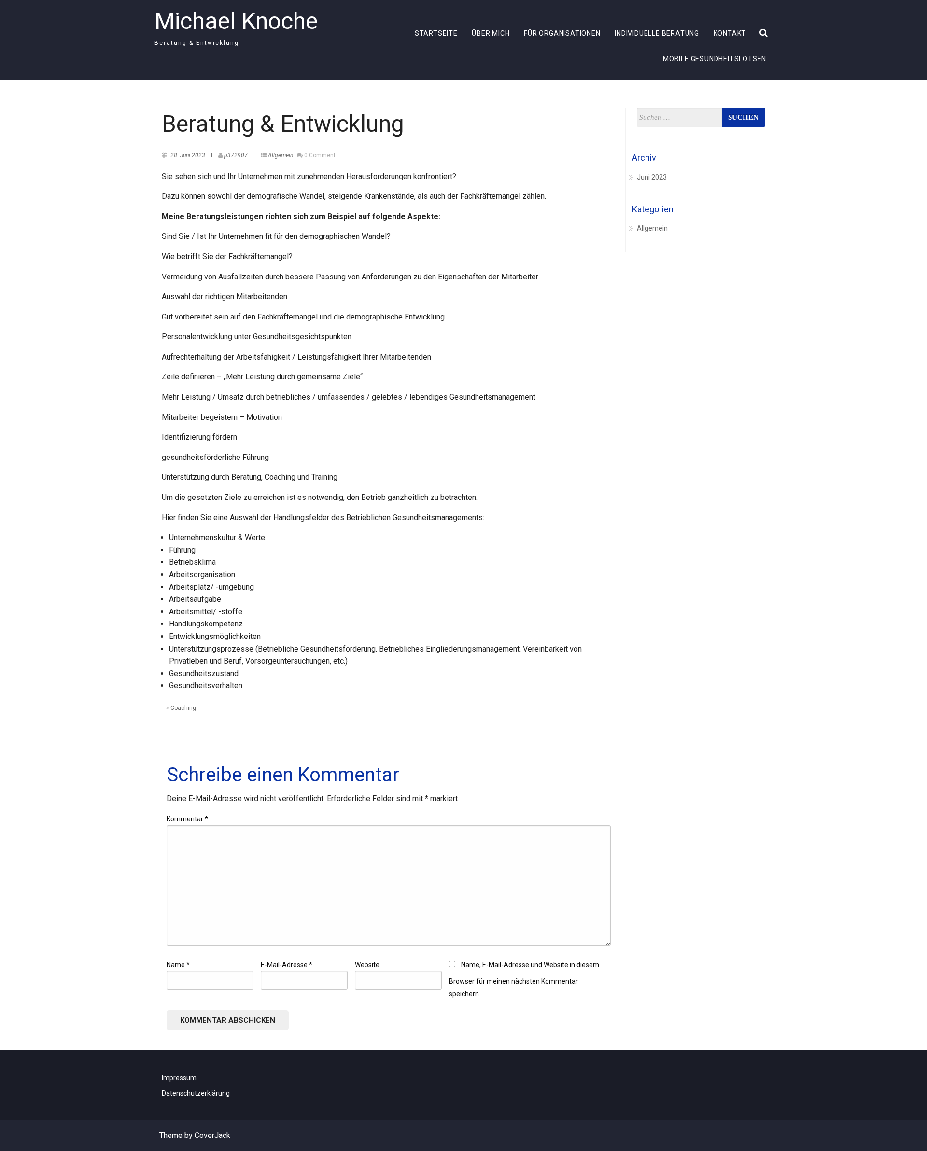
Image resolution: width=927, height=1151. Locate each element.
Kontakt (730, 33)
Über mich (490, 33)
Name (178, 965)
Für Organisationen (562, 33)
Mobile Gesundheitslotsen (714, 59)
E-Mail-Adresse (286, 965)
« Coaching (181, 708)
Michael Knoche (236, 21)
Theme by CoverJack (194, 1135)
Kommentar (187, 819)
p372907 (236, 155)
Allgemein (280, 155)
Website (367, 965)
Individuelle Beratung (657, 33)
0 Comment (320, 155)
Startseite (436, 33)
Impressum (179, 1078)
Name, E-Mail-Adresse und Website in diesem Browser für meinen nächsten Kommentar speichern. (524, 979)
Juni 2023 (652, 177)
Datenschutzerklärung (196, 1093)
